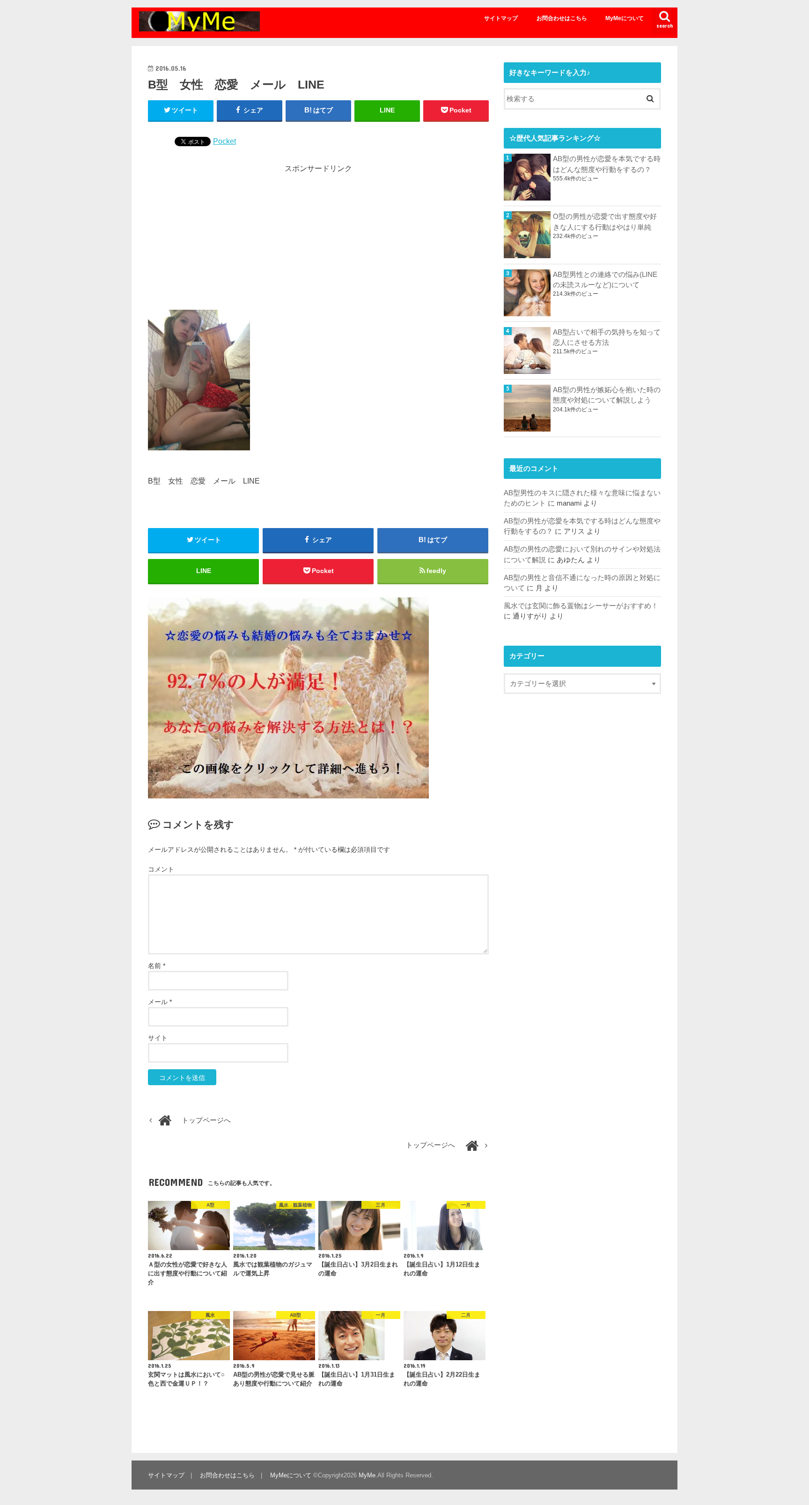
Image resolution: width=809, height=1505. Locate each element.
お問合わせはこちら (562, 18)
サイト (158, 1038)
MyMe (367, 1475)
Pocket (224, 141)
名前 (156, 965)
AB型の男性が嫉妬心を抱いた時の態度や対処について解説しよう (607, 395)
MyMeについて (624, 18)
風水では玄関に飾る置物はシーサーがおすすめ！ (581, 606)
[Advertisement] (318, 239)
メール (160, 1002)
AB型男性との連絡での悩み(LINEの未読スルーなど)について (605, 280)
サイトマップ (501, 18)
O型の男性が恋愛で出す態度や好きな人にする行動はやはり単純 (605, 222)
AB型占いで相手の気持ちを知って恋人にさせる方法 (607, 337)
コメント (161, 869)
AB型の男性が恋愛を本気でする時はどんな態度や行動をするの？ (607, 164)
